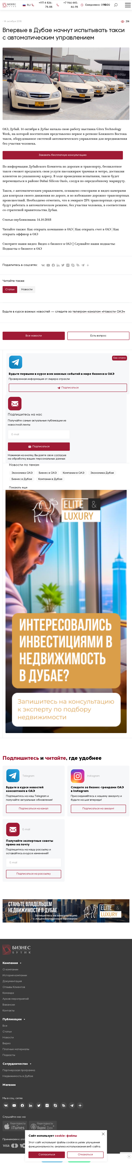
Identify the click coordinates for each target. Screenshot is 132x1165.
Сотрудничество (15, 1064)
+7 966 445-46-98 (70, 5)
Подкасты (9, 1055)
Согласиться (46, 1154)
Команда (8, 993)
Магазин (9, 1085)
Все (5, 1026)
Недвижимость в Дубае (18, 1076)
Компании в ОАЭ (73, 473)
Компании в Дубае (50, 479)
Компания (10, 963)
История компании (15, 975)
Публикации (12, 1019)
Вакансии (9, 1005)
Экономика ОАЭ (22, 473)
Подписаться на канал (33, 808)
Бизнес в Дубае (22, 479)
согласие (60, 455)
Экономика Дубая (102, 473)
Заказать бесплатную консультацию (63, 155)
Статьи (9, 289)
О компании (10, 969)
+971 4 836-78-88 (45, 5)
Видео (7, 1043)
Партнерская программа (19, 1070)
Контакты (8, 1011)
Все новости (34, 336)
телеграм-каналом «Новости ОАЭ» (99, 311)
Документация (12, 981)
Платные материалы (16, 1049)
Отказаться (85, 1154)
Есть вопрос (98, 336)
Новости (26, 289)
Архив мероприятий (16, 999)
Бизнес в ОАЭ (48, 473)
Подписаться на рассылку (33, 874)
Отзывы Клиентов (14, 987)
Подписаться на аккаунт (98, 808)
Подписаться (70, 388)
